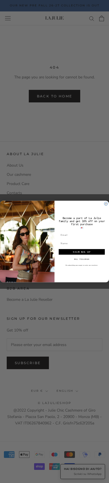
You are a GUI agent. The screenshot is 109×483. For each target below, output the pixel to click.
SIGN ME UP (82, 251)
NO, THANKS (81, 259)
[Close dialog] (106, 203)
